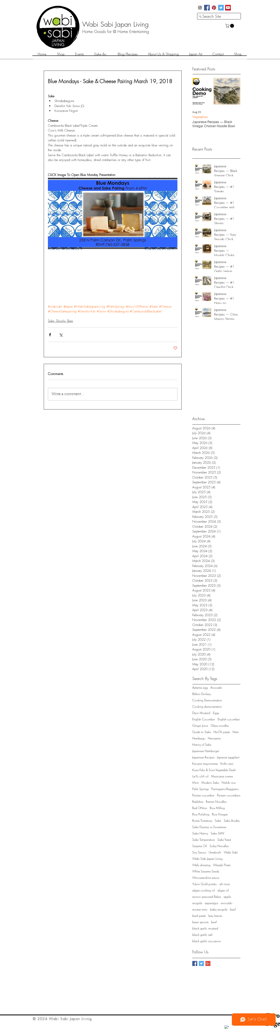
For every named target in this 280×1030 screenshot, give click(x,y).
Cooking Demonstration (207, 700)
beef (214, 922)
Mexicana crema (222, 776)
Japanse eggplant (228, 757)
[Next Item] (233, 91)
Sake (218, 820)
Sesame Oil (199, 846)
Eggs (216, 713)
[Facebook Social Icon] (207, 7)
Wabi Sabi (231, 852)
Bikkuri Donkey (201, 694)
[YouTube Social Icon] (228, 7)
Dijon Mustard (201, 713)
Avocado (216, 687)
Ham (236, 732)
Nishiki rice (229, 782)
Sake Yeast (224, 839)
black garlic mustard (205, 928)
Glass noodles (220, 725)
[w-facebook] (226, 1027)
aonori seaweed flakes (206, 896)
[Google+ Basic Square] (207, 963)
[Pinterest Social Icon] (214, 7)
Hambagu (198, 738)
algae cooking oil (203, 890)
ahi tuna (224, 884)
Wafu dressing (201, 865)
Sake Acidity (232, 820)
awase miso (199, 909)
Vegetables (200, 117)
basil (233, 909)
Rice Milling (217, 808)
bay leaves (215, 915)
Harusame (214, 738)
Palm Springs (200, 789)
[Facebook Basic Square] (194, 963)
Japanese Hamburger (205, 751)
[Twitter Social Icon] (221, 7)
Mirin (195, 782)
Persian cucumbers (228, 795)
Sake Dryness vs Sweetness (209, 827)
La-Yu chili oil (200, 776)
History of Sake (201, 744)
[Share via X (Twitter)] (61, 335)
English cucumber (229, 719)
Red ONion (199, 808)
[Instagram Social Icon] (200, 7)
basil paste (199, 915)
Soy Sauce (199, 852)
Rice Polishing (200, 814)
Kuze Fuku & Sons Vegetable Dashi (214, 770)
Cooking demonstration (207, 706)
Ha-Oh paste (222, 732)
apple (227, 896)
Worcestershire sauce (205, 877)
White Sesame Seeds (205, 871)
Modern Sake (210, 782)
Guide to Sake (201, 732)
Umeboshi (215, 852)
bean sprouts (200, 922)
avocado (226, 903)
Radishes (197, 801)
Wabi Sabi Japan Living (207, 858)
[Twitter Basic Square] (201, 963)
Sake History (200, 833)
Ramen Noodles (216, 801)
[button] (230, 26)
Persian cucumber (203, 795)
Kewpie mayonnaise (205, 763)
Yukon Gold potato (204, 884)
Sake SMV (217, 833)
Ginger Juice (200, 725)
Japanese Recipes (203, 757)
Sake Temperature (203, 839)
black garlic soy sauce (206, 941)
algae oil (223, 890)
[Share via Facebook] (50, 335)
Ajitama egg (200, 687)
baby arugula (218, 909)
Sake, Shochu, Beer (60, 321)
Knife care (226, 763)
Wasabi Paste (222, 865)
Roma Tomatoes (202, 820)
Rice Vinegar (220, 814)
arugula (197, 903)
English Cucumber (203, 719)
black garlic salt (202, 934)
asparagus (211, 903)
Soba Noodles (219, 846)
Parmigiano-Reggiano (225, 789)
